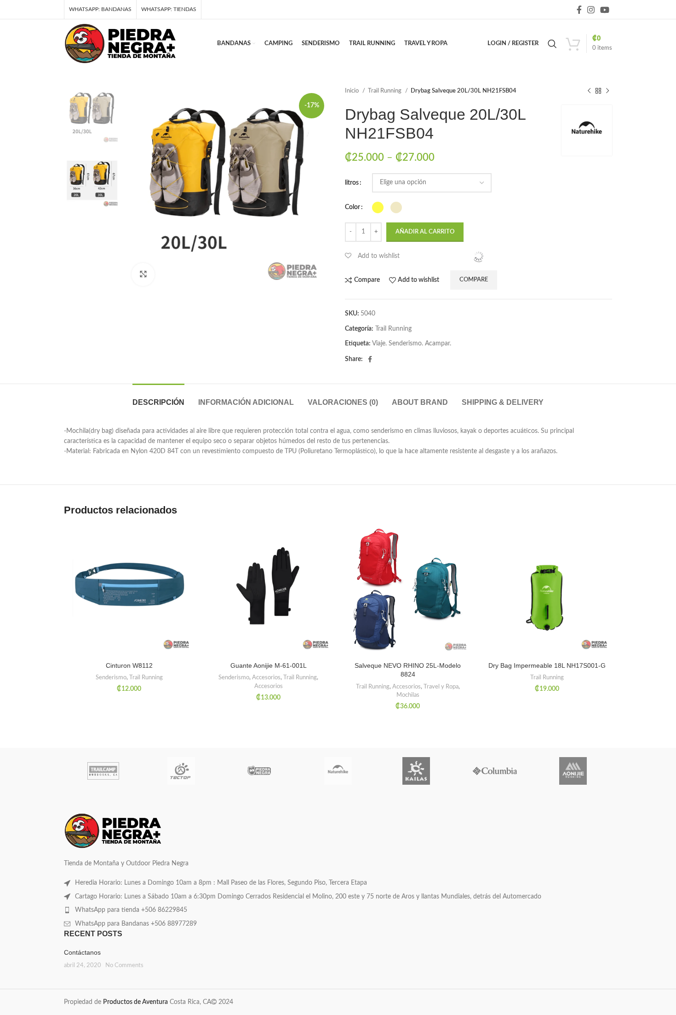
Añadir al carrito (424, 232)
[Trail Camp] (103, 771)
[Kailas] (416, 771)
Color (352, 207)
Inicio (352, 91)
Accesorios (266, 677)
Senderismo (111, 677)
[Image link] (113, 831)
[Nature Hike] (338, 771)
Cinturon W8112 (129, 665)
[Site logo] (120, 43)
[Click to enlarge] (143, 274)
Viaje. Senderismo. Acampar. (411, 343)
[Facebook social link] (579, 10)
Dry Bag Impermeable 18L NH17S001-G (547, 665)
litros (352, 183)
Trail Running (385, 91)
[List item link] (338, 883)
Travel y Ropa (441, 686)
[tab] (158, 398)
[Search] (552, 44)
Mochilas (407, 695)
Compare (473, 280)
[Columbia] (494, 771)
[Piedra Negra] (260, 771)
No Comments (124, 965)
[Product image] (129, 592)
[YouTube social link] (604, 10)
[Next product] (607, 91)
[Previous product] (589, 91)
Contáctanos (82, 952)
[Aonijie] (573, 771)
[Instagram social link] (590, 10)
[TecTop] (181, 771)
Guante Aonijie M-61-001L (268, 665)
